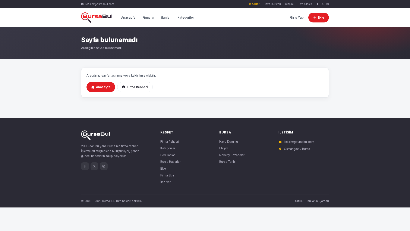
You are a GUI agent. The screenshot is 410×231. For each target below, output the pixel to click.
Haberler (253, 4)
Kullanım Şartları (318, 201)
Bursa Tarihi (227, 161)
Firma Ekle (167, 175)
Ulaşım (289, 4)
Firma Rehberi (137, 87)
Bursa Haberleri (170, 161)
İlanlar (166, 17)
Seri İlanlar (167, 155)
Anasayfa (128, 17)
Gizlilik (299, 201)
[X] (322, 4)
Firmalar (148, 17)
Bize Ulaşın (305, 4)
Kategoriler (185, 17)
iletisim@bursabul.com (99, 4)
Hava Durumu (272, 4)
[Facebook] (317, 4)
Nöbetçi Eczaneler (232, 155)
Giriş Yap (297, 17)
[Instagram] (327, 4)
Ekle (163, 168)
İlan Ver (165, 182)
